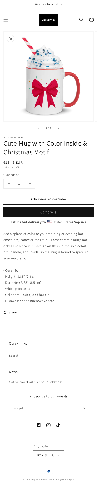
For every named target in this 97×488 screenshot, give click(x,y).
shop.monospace (39, 479)
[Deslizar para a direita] (59, 128)
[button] (6, 20)
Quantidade (11, 175)
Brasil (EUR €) (46, 455)
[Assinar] (83, 408)
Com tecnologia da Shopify (61, 479)
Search (14, 355)
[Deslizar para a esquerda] (38, 128)
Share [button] (13, 312)
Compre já (48, 212)
